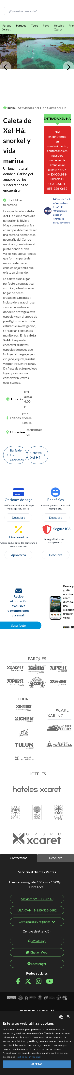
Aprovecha (18, 555)
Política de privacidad (28, 1056)
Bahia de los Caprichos (17, 455)
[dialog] (37, 1043)
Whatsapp (39, 941)
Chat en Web (39, 952)
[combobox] (61, 1017)
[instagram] (41, 981)
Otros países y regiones (34, 921)
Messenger (38, 964)
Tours (34, 25)
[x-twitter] (30, 981)
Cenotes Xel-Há (36, 455)
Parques (21, 25)
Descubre (18, 517)
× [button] (68, 1017)
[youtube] (52, 981)
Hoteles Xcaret (59, 27)
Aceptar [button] (37, 1064)
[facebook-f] (20, 981)
